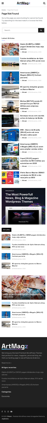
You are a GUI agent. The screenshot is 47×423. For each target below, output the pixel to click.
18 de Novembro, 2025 (35, 64)
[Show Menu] (3, 3)
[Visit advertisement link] (23, 206)
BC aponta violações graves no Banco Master (32, 88)
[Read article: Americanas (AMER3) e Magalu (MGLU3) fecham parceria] (10, 77)
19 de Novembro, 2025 (35, 52)
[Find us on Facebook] (2, 411)
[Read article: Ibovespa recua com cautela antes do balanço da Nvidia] (10, 121)
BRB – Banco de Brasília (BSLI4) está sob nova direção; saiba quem (30, 132)
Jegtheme (5, 419)
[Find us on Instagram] (8, 411)
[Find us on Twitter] (5, 411)
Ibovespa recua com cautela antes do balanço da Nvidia (32, 117)
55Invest (24, 52)
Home (4, 10)
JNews (9, 416)
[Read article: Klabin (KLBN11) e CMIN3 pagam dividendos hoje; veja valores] (10, 49)
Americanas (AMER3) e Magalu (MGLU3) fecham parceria (30, 75)
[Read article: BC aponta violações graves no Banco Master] (10, 92)
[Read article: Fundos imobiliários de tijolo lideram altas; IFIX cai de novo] (10, 63)
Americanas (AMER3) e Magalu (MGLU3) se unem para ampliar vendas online (31, 146)
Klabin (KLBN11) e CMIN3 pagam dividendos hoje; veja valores (32, 46)
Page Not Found (12, 10)
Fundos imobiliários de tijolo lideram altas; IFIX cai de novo (32, 59)
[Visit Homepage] (23, 3)
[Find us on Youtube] (11, 411)
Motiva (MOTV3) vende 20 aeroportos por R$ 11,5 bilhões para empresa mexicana (31, 105)
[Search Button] (44, 3)
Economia (6, 396)
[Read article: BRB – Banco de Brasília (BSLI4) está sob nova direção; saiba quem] (10, 135)
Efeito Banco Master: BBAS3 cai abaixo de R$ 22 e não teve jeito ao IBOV (32, 175)
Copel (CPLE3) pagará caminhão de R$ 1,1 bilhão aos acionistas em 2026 (32, 160)
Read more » (6, 363)
